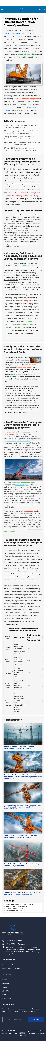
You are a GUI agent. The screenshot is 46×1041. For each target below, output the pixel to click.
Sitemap (32, 1033)
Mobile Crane (10, 906)
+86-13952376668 (15, 941)
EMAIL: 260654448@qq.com (16, 944)
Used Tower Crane (9, 965)
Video (4, 987)
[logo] (21, 9)
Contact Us (6, 998)
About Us (5, 991)
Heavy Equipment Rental (14, 908)
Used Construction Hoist (11, 969)
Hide (24, 121)
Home (4, 980)
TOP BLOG (40, 1033)
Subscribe (36, 1019)
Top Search (23, 1035)
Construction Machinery (14, 910)
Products (5, 983)
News (4, 995)
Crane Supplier (22, 906)
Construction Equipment (13, 904)
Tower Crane (28, 904)
